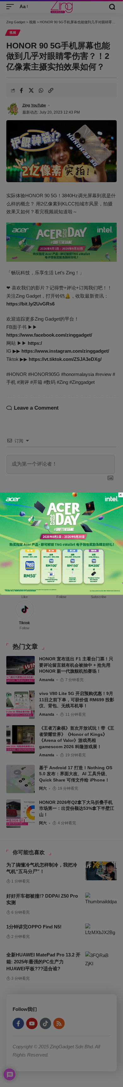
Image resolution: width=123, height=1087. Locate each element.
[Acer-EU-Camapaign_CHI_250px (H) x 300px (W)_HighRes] (61, 543)
